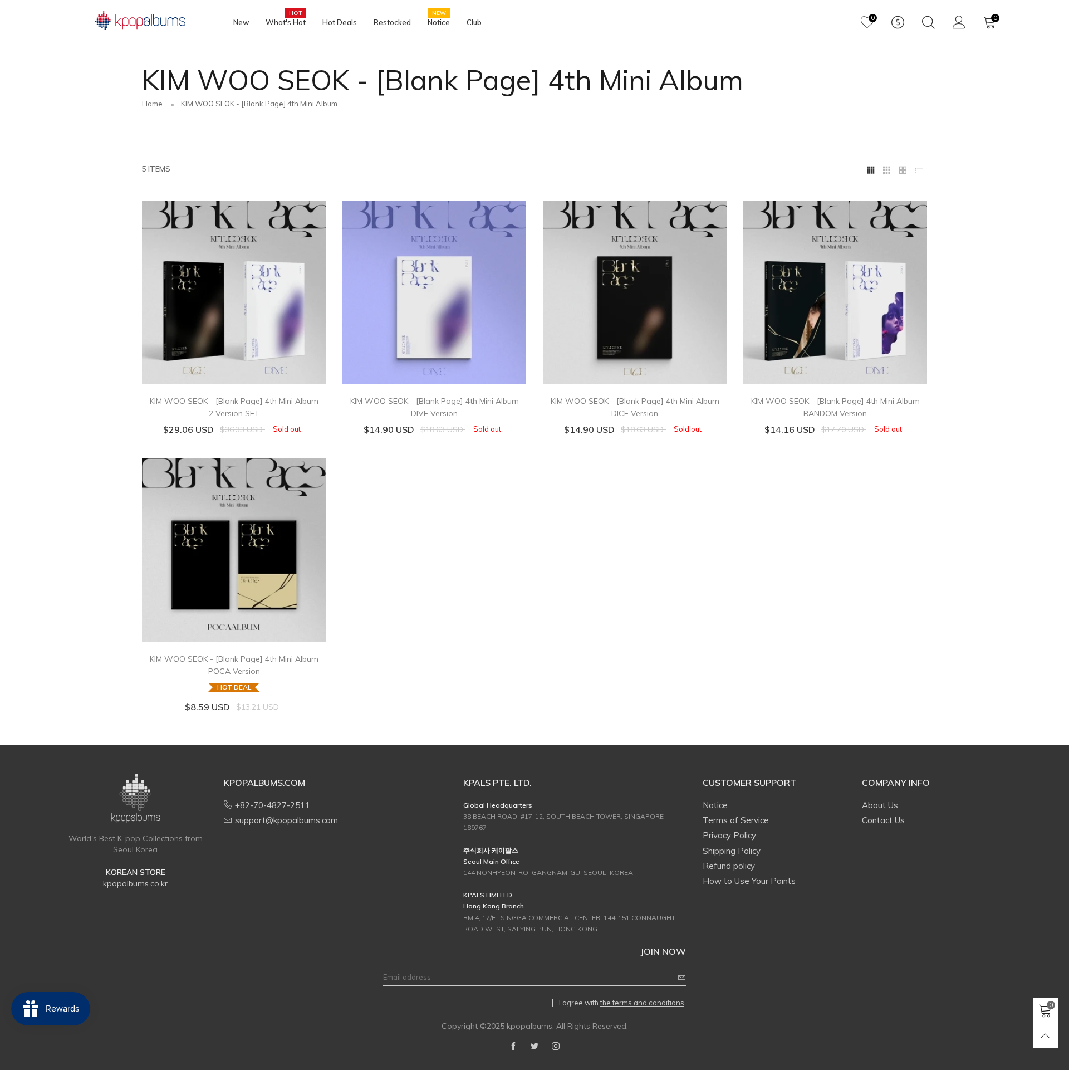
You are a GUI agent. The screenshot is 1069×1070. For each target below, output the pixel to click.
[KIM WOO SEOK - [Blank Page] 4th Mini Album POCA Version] (234, 550)
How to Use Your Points (749, 881)
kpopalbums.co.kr (135, 883)
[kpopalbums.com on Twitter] (534, 1046)
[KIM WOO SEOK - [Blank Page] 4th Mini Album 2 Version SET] (234, 292)
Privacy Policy (729, 835)
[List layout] (919, 168)
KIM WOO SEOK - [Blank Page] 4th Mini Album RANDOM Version (835, 407)
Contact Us (883, 820)
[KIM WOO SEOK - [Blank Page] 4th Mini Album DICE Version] (635, 292)
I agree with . (622, 1002)
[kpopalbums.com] (135, 20)
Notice (439, 22)
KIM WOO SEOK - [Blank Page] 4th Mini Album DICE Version (635, 407)
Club (474, 22)
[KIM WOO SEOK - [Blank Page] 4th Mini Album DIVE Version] (434, 292)
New (241, 22)
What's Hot (286, 22)
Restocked (392, 22)
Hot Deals (339, 22)
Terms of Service (736, 820)
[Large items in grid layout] (887, 168)
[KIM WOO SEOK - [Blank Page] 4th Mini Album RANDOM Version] (835, 292)
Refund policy (729, 866)
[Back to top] (1045, 1035)
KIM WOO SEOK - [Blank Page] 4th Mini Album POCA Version (234, 672)
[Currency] (897, 22)
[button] (682, 977)
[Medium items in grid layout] (870, 168)
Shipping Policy (732, 851)
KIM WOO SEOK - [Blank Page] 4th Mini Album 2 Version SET (234, 407)
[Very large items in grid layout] (903, 168)
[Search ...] (928, 22)
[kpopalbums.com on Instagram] (555, 1046)
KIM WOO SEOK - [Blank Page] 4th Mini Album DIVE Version (434, 407)
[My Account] (959, 22)
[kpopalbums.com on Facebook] (513, 1046)
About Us (880, 805)
